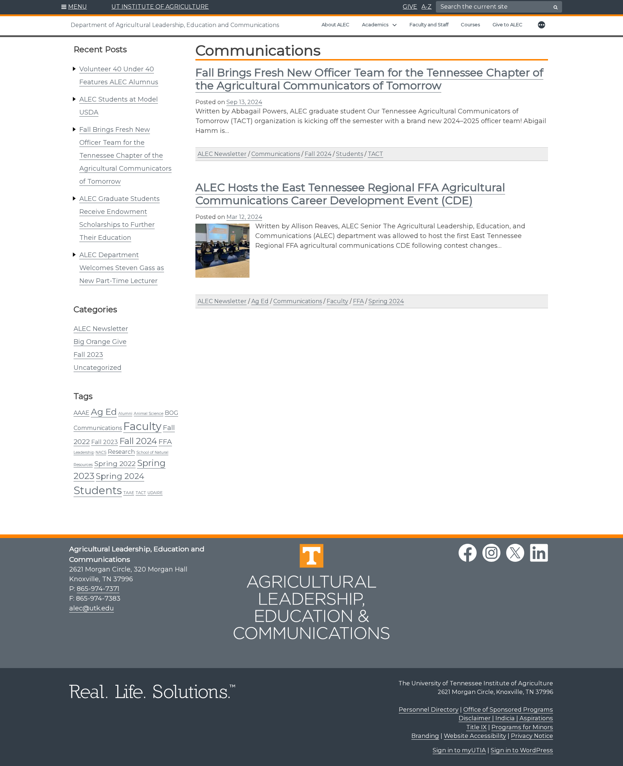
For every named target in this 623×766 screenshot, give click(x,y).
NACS (101, 452)
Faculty (142, 426)
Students (98, 490)
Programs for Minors (522, 727)
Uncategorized (97, 368)
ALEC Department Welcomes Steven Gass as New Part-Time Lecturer (121, 268)
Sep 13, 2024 (244, 102)
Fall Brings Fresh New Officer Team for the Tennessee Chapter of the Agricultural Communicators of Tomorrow (125, 155)
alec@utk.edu (91, 608)
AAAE (81, 412)
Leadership (84, 452)
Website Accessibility (475, 735)
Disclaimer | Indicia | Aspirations (506, 718)
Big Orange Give (100, 342)
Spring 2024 (120, 476)
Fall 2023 (88, 355)
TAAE (128, 492)
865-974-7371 (98, 589)
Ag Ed (104, 411)
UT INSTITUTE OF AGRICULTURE (160, 6)
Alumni (125, 413)
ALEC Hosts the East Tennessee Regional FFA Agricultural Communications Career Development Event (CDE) (350, 194)
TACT (141, 492)
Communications (98, 428)
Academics (375, 24)
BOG (171, 412)
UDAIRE (155, 492)
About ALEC (335, 24)
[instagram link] (491, 553)
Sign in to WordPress (522, 750)
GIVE (410, 6)
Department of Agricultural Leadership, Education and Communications (175, 25)
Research (121, 451)
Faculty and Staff (429, 24)
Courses (470, 24)
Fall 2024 (138, 440)
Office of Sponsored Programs (508, 709)
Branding (425, 735)
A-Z (426, 6)
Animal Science (148, 413)
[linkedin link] (539, 553)
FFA (165, 441)
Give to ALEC (507, 24)
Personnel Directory (429, 709)
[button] (74, 7)
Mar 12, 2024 (244, 217)
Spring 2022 (115, 463)
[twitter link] (515, 553)
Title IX (476, 727)
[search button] (555, 7)
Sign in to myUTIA (459, 750)
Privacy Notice (532, 735)
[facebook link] (468, 553)
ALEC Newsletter (101, 329)
